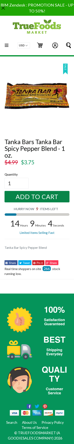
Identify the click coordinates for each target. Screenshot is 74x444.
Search (11, 422)
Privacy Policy (53, 422)
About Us (29, 422)
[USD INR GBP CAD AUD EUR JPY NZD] (23, 45)
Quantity (11, 174)
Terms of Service (35, 427)
